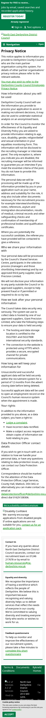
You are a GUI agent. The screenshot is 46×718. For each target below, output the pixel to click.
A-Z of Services (9, 689)
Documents (22, 667)
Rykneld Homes (37, 669)
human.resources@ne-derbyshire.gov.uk (18, 564)
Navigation (13, 44)
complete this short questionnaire (16, 652)
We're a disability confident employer (21, 505)
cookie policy (16, 709)
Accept (9, 714)
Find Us (9, 695)
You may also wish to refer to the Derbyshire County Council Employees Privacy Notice (23, 85)
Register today (13, 16)
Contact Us (10, 699)
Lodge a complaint (16, 422)
